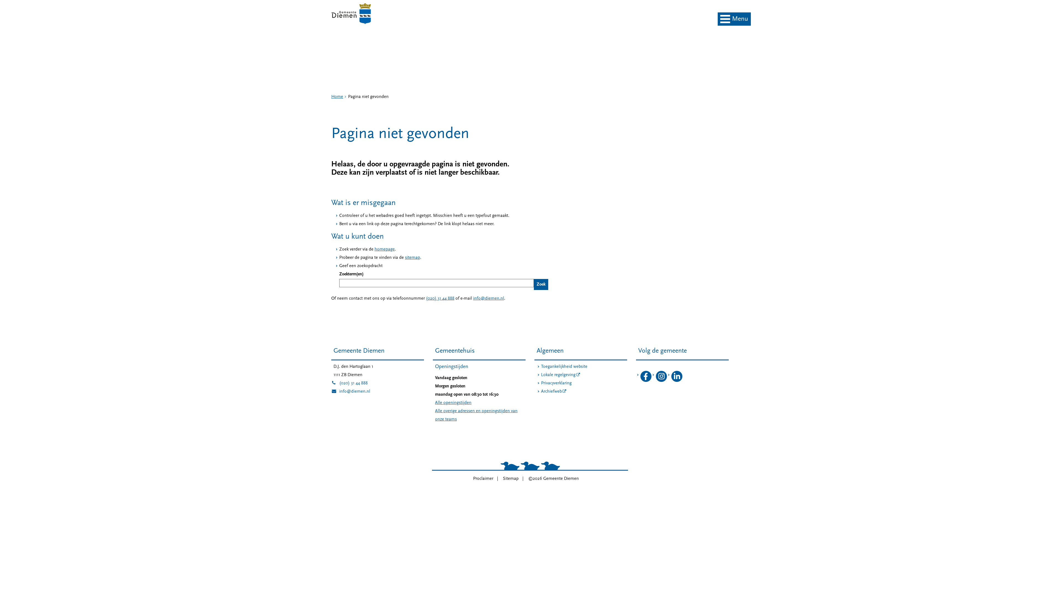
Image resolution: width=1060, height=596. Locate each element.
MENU (740, 19)
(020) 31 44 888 (440, 298)
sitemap (412, 258)
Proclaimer (483, 479)
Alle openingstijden (453, 403)
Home (337, 97)
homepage (385, 249)
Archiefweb (551, 391)
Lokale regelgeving (558, 375)
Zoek (541, 284)
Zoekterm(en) (351, 274)
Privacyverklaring (556, 383)
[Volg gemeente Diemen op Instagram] (661, 381)
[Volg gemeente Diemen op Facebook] (645, 381)
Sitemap (511, 479)
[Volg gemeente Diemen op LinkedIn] (676, 381)
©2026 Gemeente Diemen (553, 479)
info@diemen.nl (488, 298)
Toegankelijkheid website (564, 366)
